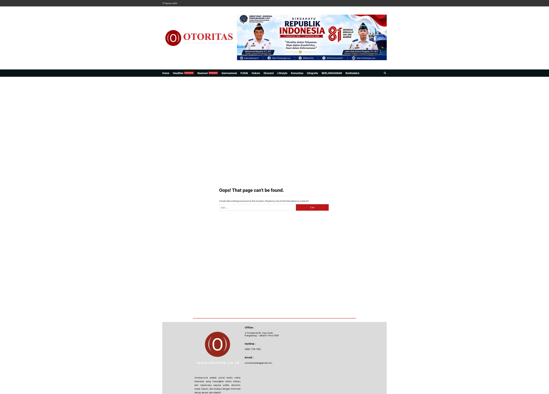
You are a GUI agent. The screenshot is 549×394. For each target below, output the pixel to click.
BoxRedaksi (352, 73)
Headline (183, 73)
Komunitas (297, 73)
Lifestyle (282, 73)
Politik (244, 73)
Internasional (229, 73)
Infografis (312, 73)
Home (165, 73)
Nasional (207, 73)
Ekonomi (269, 73)
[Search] (385, 73)
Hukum (256, 73)
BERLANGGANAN (332, 73)
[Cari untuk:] (257, 207)
